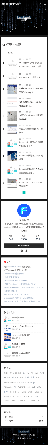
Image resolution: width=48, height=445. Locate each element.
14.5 (12, 373)
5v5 (36, 373)
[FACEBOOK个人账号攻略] (12, 76)
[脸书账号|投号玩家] (7, 346)
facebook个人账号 (11, 3)
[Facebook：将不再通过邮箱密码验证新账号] (12, 142)
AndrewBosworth (12, 382)
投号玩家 (28, 438)
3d (28, 373)
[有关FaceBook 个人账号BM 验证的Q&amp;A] (12, 89)
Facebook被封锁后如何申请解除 (31, 157)
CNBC (6, 400)
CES (25, 396)
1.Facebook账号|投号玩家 (14, 273)
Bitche (30, 392)
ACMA (7, 377)
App (32, 382)
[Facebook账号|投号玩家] (7, 337)
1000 (6, 373)
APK (21, 377)
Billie (24, 392)
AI (12, 377)
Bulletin (7, 396)
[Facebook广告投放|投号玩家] (7, 328)
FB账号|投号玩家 (18, 317)
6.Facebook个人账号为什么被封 (16, 294)
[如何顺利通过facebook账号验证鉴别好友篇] (12, 102)
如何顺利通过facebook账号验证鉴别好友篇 (31, 104)
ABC (42, 373)
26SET (18, 373)
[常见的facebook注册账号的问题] (12, 129)
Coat (39, 400)
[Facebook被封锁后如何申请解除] (12, 156)
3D (24, 373)
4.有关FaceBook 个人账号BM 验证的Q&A (20, 284)
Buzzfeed (17, 396)
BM (6, 391)
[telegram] (22, 250)
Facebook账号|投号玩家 (21, 335)
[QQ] (26, 250)
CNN (20, 400)
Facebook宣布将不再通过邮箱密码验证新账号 (31, 171)
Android (25, 382)
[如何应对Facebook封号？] (7, 354)
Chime (32, 400)
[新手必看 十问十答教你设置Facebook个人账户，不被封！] (12, 63)
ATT (37, 377)
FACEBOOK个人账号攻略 (29, 77)
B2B (34, 387)
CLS (30, 396)
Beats (17, 392)
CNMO (14, 400)
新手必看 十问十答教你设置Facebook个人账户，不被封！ (30, 65)
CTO (26, 400)
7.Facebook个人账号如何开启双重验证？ (19, 298)
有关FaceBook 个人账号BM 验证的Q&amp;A (31, 90)
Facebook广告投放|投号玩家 (22, 326)
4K (32, 373)
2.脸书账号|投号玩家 (11, 277)
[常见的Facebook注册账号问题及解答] (12, 116)
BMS (12, 392)
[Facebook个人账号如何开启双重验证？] (12, 183)
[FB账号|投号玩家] (7, 319)
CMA (36, 396)
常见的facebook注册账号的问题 (31, 131)
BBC (39, 387)
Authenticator (24, 387)
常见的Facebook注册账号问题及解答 (31, 117)
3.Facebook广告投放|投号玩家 (16, 280)
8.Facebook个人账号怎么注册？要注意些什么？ (22, 301)
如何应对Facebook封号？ (21, 353)
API (16, 377)
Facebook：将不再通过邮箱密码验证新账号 (31, 144)
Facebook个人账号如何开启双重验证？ (31, 184)
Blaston (38, 392)
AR (32, 377)
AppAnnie (8, 387)
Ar (15, 386)
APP (27, 377)
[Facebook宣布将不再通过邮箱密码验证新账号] (12, 169)
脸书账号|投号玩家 (18, 344)
